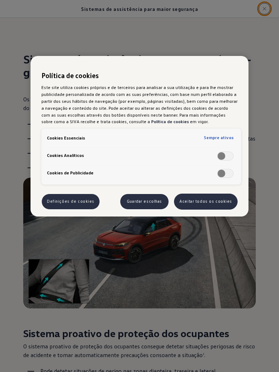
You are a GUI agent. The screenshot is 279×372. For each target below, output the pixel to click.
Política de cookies (170, 121)
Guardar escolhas (144, 201)
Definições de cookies (70, 201)
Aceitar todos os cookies (205, 201)
